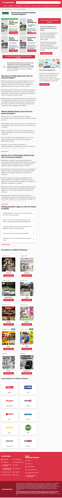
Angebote (11, 6)
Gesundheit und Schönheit (51, 6)
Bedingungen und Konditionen (31, 476)
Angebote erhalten (46, 53)
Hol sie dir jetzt (44, 84)
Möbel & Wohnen (36, 6)
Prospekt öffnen (14, 32)
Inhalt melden (30, 466)
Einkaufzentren (7, 474)
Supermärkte (19, 6)
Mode (16, 465)
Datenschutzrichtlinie (32, 472)
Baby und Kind (7, 472)
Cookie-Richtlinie (31, 469)
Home (5, 6)
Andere (17, 474)
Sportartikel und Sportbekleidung (7, 469)
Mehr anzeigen (4, 151)
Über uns (29, 463)
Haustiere (17, 472)
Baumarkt (17, 468)
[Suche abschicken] (59, 2)
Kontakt (29, 460)
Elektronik (27, 6)
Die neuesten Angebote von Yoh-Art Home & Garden (19, 56)
